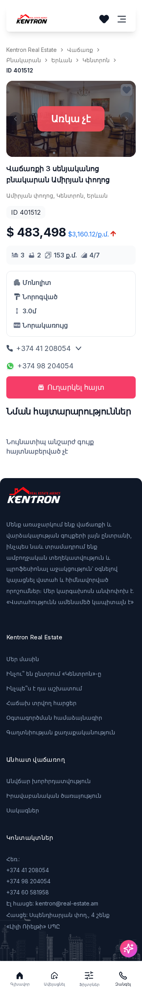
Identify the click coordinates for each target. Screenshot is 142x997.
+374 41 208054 (43, 348)
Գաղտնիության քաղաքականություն (60, 732)
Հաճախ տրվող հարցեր (41, 703)
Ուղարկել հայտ (76, 387)
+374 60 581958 (27, 892)
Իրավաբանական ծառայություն (53, 795)
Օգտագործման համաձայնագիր (54, 717)
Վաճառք (80, 49)
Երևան (61, 60)
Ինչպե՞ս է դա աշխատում (44, 688)
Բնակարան (23, 60)
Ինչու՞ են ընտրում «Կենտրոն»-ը (53, 673)
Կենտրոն (96, 60)
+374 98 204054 (45, 366)
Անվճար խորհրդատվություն (48, 781)
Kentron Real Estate (31, 49)
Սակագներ (22, 810)
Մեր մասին (22, 659)
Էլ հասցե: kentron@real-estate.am (52, 903)
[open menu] (122, 19)
